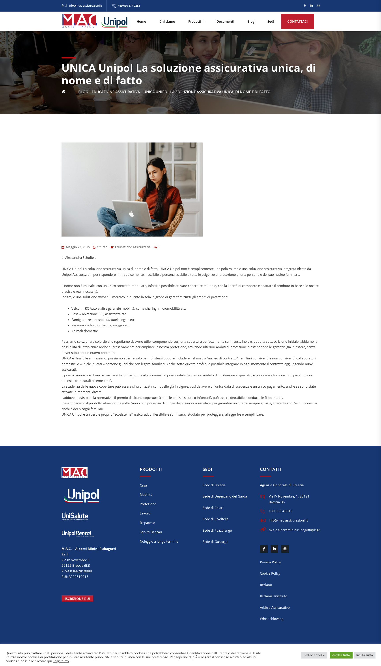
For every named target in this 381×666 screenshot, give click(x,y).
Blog (250, 21)
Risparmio (147, 522)
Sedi (270, 21)
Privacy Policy (270, 562)
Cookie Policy (270, 573)
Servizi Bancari (151, 532)
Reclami (266, 585)
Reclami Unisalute (273, 596)
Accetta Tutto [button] (341, 655)
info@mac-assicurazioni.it (85, 5)
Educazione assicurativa (133, 247)
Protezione (148, 504)
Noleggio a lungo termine (159, 541)
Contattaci (297, 21)
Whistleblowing (271, 618)
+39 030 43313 (280, 511)
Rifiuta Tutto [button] (364, 655)
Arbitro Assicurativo (275, 607)
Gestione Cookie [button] (314, 655)
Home (141, 21)
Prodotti (194, 21)
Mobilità (146, 494)
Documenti (225, 21)
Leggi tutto (61, 661)
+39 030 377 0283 (129, 5)
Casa (143, 485)
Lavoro (145, 513)
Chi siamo (167, 21)
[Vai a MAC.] (68, 92)
